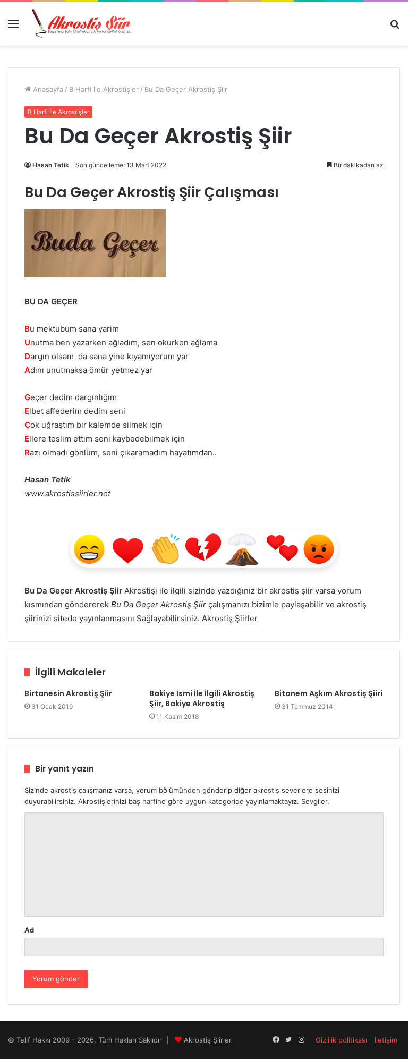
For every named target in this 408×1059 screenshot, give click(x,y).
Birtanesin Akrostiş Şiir (68, 693)
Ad (29, 930)
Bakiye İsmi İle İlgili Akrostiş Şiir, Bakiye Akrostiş (201, 698)
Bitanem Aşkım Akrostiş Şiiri (328, 693)
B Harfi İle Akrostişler (104, 89)
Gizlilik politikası (341, 1040)
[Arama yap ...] (394, 27)
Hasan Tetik (50, 165)
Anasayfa (47, 89)
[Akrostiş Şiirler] (82, 23)
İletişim (386, 1040)
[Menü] (13, 27)
